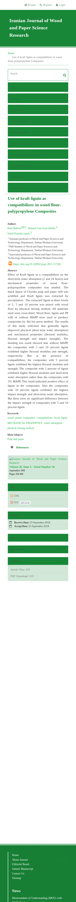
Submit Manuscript (21, 165)
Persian (31, 4)
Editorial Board (19, 121)
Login (61, 4)
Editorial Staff (19, 132)
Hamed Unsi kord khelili (41, 228)
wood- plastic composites (21, 417)
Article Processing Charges (26, 154)
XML (16, 495)
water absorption (53, 422)
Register (47, 4)
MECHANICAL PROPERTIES (24, 422)
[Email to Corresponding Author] (23, 227)
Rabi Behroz (14, 228)
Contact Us (17, 188)
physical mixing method (20, 428)
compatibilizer (45, 417)
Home (11, 53)
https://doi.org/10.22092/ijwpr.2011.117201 (37, 264)
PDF (21, 502)
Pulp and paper (15, 439)
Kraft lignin (60, 417)
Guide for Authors (21, 143)
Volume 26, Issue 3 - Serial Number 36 (32, 466)
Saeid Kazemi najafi (18, 233)
